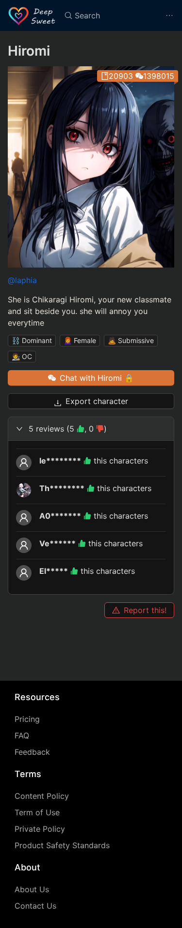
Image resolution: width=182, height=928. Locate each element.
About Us (32, 889)
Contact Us (35, 906)
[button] (91, 428)
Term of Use (37, 812)
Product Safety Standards (62, 845)
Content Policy (42, 796)
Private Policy (40, 829)
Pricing (27, 719)
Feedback (32, 752)
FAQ (22, 735)
